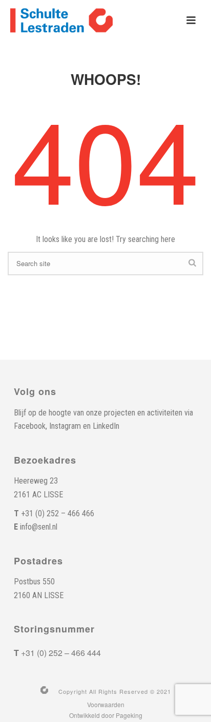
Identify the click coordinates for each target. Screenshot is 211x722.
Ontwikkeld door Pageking (105, 715)
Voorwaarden (105, 705)
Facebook (30, 426)
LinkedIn (106, 426)
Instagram (65, 426)
